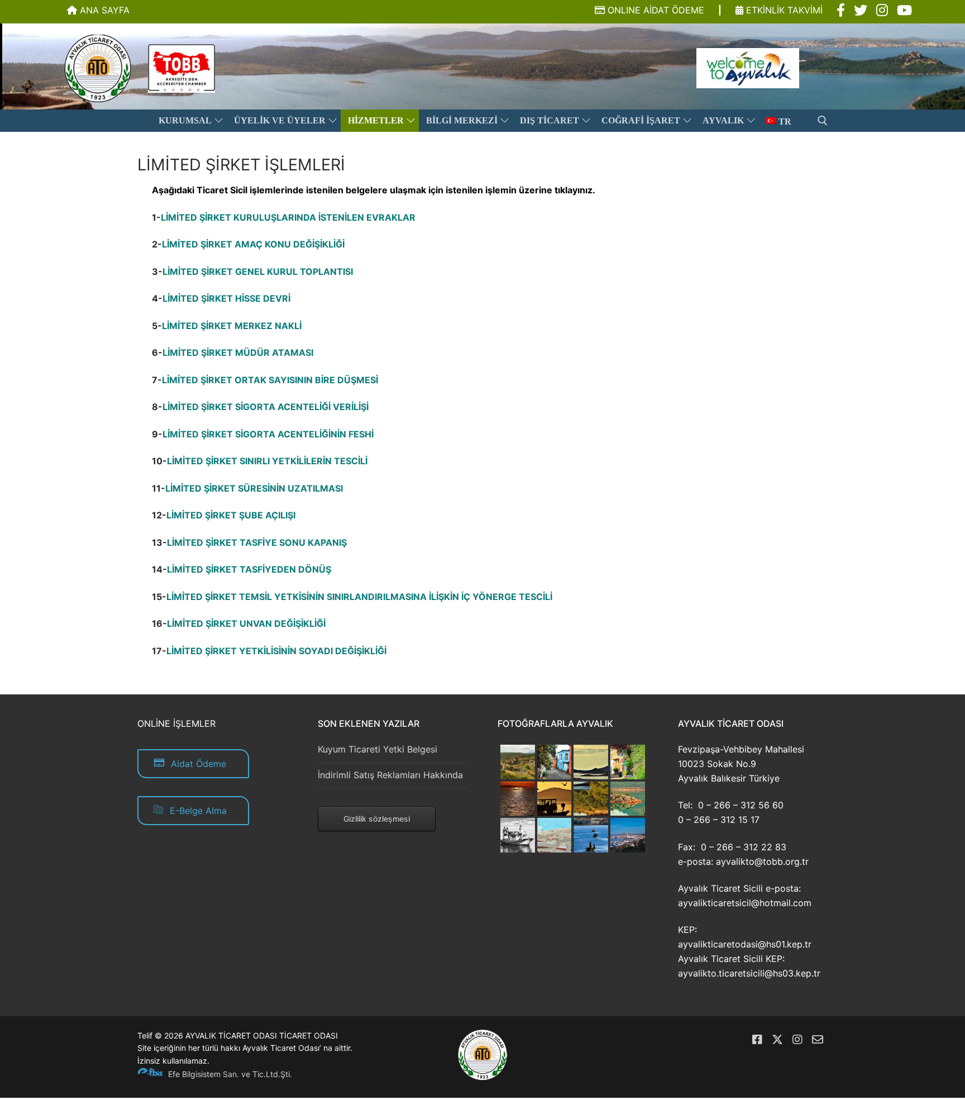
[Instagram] (797, 1040)
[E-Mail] (818, 1040)
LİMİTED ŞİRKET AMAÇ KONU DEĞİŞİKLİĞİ (253, 244)
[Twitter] (777, 1040)
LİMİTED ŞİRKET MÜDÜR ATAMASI (238, 352)
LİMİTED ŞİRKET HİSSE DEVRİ (226, 298)
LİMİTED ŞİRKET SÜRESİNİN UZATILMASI (254, 488)
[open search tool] (823, 121)
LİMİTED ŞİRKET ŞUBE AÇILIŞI (230, 515)
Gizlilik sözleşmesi (376, 818)
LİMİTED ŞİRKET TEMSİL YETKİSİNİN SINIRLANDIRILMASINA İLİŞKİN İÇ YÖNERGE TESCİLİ (359, 596)
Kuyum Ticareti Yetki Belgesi (377, 749)
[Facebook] (757, 1040)
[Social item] (841, 10)
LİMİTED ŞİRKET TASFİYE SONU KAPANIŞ (257, 542)
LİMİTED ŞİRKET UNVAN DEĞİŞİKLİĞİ (246, 623)
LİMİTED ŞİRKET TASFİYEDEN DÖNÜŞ (249, 569)
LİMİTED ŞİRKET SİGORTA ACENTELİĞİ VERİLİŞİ (266, 406)
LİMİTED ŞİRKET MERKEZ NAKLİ (232, 325)
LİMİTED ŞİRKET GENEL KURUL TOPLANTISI (258, 271)
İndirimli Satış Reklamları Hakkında (390, 774)
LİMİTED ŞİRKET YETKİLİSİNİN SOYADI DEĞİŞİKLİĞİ (276, 650)
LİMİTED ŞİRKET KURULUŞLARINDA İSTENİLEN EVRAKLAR (288, 217)
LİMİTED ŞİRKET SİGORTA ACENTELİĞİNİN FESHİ (268, 434)
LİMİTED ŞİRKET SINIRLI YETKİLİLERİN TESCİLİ (267, 460)
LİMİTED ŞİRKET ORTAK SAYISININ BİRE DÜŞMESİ (270, 379)
